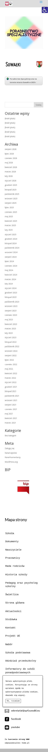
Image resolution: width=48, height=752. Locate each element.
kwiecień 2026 (11, 167)
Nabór (9, 644)
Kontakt (10, 627)
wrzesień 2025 (11, 198)
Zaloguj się (9, 448)
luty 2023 (9, 333)
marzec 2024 (10, 279)
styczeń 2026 (10, 180)
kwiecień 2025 (11, 221)
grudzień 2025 (11, 185)
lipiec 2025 (9, 207)
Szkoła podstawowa (17, 652)
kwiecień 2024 (11, 274)
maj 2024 (9, 270)
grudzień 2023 (11, 292)
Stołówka (11, 619)
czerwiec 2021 (11, 409)
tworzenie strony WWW (18, 739)
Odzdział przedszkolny (20, 661)
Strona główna (14, 602)
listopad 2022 (10, 342)
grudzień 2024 (11, 239)
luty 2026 (9, 176)
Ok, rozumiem (13, 701)
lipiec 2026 (9, 153)
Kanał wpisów (11, 453)
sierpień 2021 (10, 404)
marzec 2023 (10, 328)
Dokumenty (12, 541)
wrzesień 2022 (11, 351)
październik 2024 (12, 247)
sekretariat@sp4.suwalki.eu (25, 710)
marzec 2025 (10, 225)
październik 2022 (12, 346)
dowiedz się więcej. (15, 695)
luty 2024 (9, 283)
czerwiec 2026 (11, 158)
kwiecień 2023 (11, 324)
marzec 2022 (10, 378)
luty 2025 (9, 230)
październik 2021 (12, 395)
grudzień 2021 (11, 387)
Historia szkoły (16, 574)
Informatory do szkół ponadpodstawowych (20, 671)
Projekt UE (12, 636)
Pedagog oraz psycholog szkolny (21, 585)
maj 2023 (9, 319)
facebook (16, 718)
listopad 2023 (10, 297)
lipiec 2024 (9, 261)
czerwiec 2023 (11, 315)
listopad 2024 (10, 243)
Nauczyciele (13, 549)
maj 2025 (9, 216)
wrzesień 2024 (11, 252)
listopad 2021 (10, 391)
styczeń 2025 (10, 234)
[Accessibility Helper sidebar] (45, 10)
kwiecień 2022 (11, 373)
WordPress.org (11, 462)
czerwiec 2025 (11, 212)
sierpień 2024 (10, 257)
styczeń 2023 (10, 337)
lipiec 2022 (9, 360)
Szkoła (9, 533)
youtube (15, 727)
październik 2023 (12, 301)
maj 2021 (9, 413)
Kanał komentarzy (13, 457)
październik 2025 (12, 194)
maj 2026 (9, 162)
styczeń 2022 (10, 382)
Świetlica (12, 594)
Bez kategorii (10, 435)
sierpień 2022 (10, 355)
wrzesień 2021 (11, 400)
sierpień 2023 (10, 310)
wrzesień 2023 (11, 306)
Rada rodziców (14, 566)
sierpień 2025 (10, 203)
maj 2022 (9, 369)
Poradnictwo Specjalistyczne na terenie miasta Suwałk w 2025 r (23, 81)
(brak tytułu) (10, 118)
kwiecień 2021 (11, 418)
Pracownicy (12, 558)
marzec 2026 (10, 171)
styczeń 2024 (10, 288)
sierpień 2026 (10, 149)
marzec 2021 (10, 422)
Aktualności (13, 611)
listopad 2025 (10, 189)
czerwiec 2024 (11, 266)
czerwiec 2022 (11, 364)
